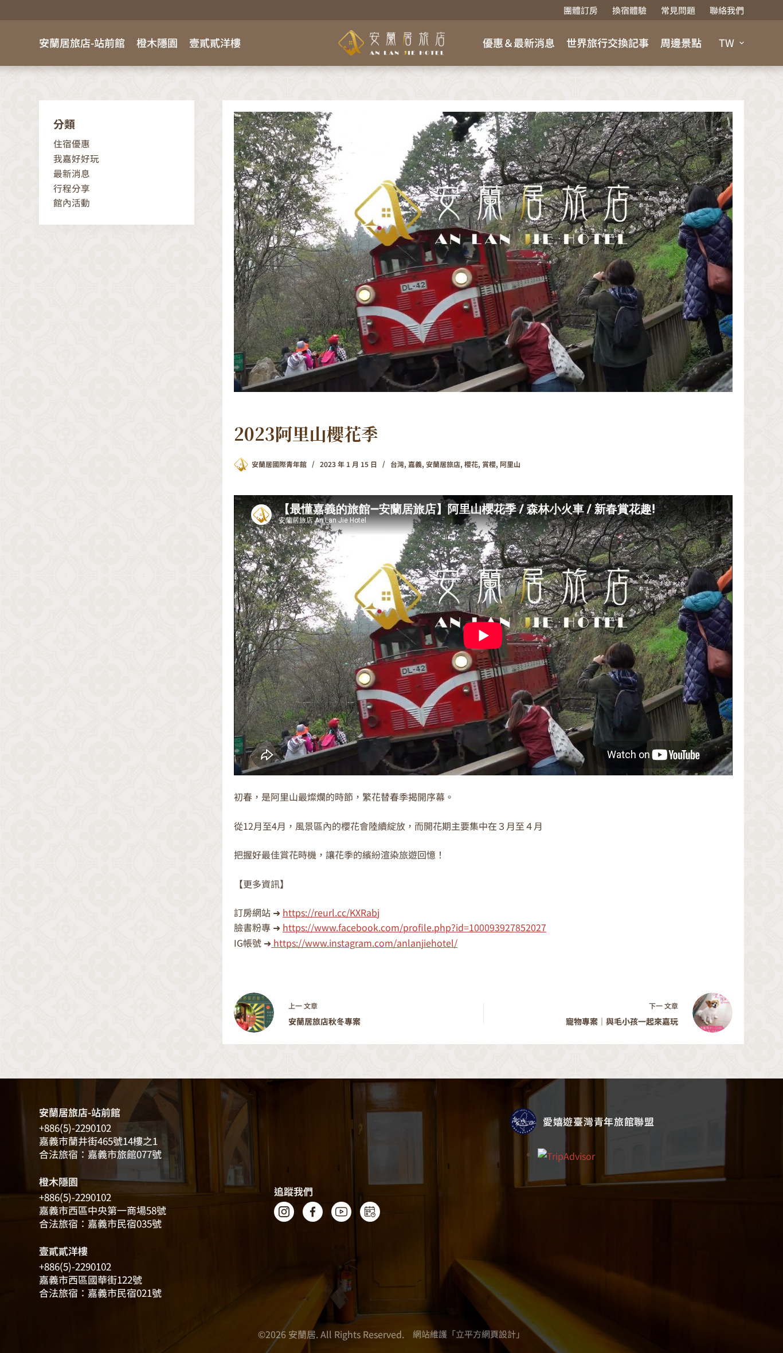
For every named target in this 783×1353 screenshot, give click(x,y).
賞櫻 (489, 464)
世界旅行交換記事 (607, 42)
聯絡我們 (727, 10)
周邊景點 (681, 42)
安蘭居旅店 (443, 464)
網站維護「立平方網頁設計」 (468, 1334)
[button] (731, 43)
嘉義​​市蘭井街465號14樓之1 (98, 1141)
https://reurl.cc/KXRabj (331, 912)
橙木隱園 (157, 42)
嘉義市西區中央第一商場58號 (102, 1210)
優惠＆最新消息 (519, 42)
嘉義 (415, 464)
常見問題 (678, 10)
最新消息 (71, 173)
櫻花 (471, 464)
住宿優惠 (71, 143)
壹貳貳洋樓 (215, 42)
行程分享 (71, 188)
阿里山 (510, 464)
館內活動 (71, 202)
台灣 (397, 464)
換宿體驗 (629, 10)
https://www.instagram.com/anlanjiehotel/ (364, 943)
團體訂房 (580, 10)
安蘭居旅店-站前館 (82, 42)
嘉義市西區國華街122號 (90, 1279)
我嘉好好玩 (76, 158)
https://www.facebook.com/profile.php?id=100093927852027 (414, 927)
